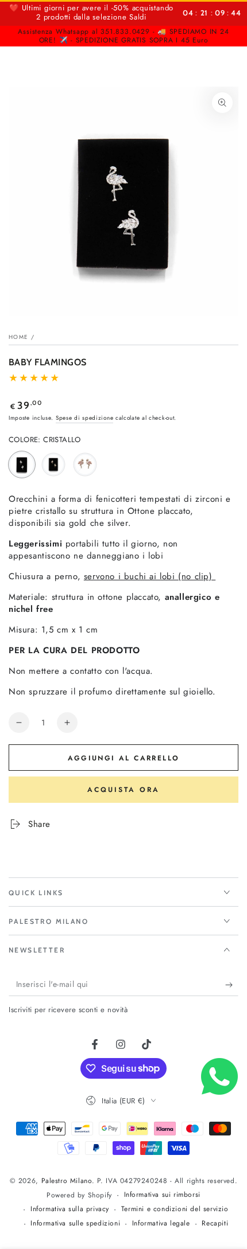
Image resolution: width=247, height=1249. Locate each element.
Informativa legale (161, 1223)
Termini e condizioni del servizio (175, 1209)
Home (18, 337)
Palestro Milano (66, 1181)
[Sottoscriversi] (231, 984)
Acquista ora (123, 789)
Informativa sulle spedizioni (75, 1223)
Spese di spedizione (84, 417)
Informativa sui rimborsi (162, 1195)
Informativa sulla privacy (69, 1209)
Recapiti (215, 1223)
